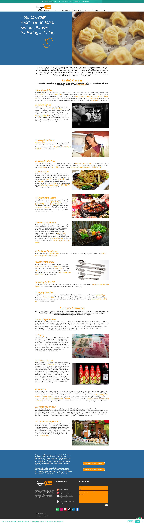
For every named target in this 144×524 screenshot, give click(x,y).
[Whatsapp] (57, 509)
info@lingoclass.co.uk (64, 493)
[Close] (142, 521)
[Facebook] (77, 509)
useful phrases (81, 85)
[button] (77, 10)
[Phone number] (58, 489)
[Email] (58, 492)
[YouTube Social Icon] (65, 509)
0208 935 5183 (85, 1)
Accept (137, 521)
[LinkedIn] (73, 509)
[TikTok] (69, 509)
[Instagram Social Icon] (61, 509)
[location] (57, 496)
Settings (130, 521)
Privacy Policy (60, 521)
